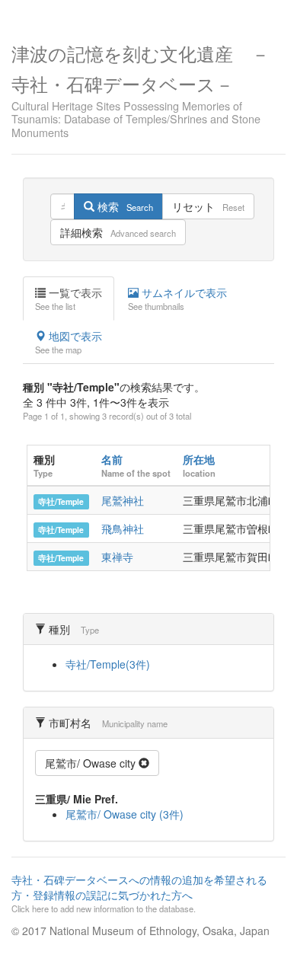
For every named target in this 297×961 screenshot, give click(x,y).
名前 (112, 459)
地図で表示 (68, 342)
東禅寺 (117, 556)
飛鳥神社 (122, 528)
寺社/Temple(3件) (107, 664)
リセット (208, 206)
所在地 (199, 459)
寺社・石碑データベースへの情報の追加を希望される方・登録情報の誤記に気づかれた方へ (139, 893)
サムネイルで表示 (177, 298)
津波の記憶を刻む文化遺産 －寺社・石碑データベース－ (140, 89)
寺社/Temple (61, 501)
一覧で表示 (68, 298)
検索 (123, 206)
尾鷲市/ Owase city (92, 763)
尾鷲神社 (122, 500)
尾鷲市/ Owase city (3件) (124, 814)
